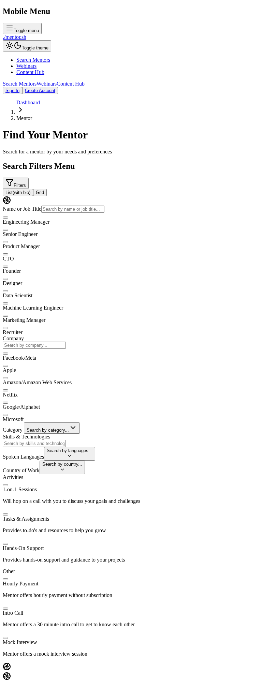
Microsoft (13, 419)
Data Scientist (17, 295)
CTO (8, 259)
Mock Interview (20, 642)
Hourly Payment (20, 583)
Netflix (10, 395)
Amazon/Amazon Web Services (37, 382)
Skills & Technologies (26, 436)
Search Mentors (33, 60)
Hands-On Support (23, 548)
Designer (12, 283)
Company (13, 338)
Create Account (40, 90)
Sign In (12, 90)
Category (13, 430)
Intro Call (13, 613)
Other (9, 571)
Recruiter (13, 332)
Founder (12, 271)
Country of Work (21, 470)
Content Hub (30, 72)
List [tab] (17, 192)
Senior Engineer (20, 234)
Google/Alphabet (21, 407)
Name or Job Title (22, 209)
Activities (13, 477)
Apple (9, 370)
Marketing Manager (24, 320)
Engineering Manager (26, 222)
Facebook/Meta (19, 358)
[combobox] (34, 345)
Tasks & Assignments (26, 519)
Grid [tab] (40, 192)
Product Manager (21, 246)
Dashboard (28, 102)
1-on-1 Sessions (20, 489)
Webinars (26, 66)
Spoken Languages (23, 457)
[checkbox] (5, 217)
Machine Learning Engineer (33, 308)
